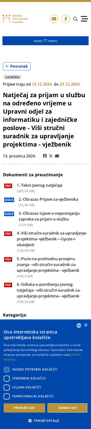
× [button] (85, 325)
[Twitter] (51, 156)
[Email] (57, 156)
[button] (45, 420)
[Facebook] (45, 156)
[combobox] (78, 325)
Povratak (19, 66)
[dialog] (45, 374)
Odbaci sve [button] (67, 408)
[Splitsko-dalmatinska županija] (15, 19)
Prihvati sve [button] (24, 408)
